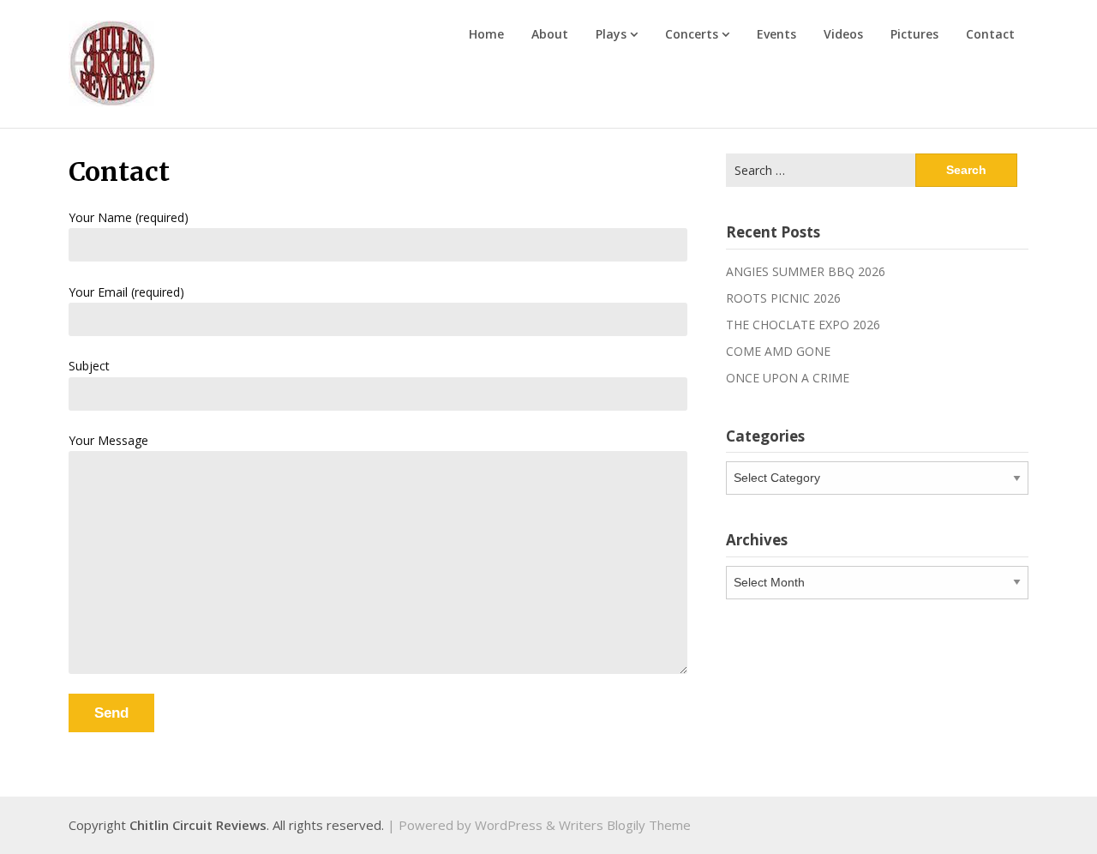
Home (486, 34)
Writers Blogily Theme (625, 824)
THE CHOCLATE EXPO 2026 (803, 324)
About (549, 34)
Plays (611, 34)
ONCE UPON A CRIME (787, 378)
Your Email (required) (126, 292)
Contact (990, 34)
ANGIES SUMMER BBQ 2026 (805, 271)
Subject (89, 366)
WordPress (509, 824)
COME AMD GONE (778, 351)
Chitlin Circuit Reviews (198, 824)
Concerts (691, 34)
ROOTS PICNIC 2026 (783, 298)
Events (776, 34)
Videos (843, 34)
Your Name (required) (129, 217)
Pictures (914, 34)
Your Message (108, 440)
